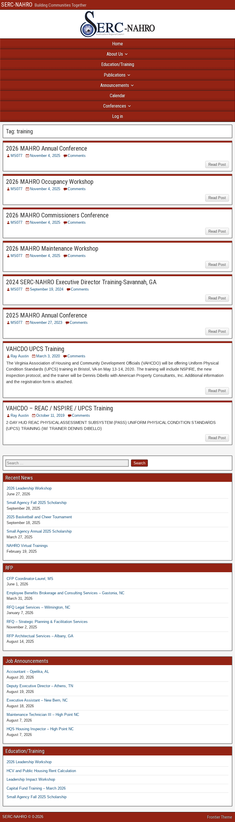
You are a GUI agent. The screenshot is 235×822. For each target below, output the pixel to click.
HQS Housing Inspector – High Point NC (40, 729)
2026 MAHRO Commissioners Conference (57, 215)
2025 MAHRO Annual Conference (46, 315)
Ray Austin (20, 356)
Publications (115, 75)
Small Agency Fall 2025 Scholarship (36, 502)
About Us (115, 54)
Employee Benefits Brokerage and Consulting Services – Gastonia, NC (65, 593)
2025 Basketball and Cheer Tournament (39, 517)
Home (117, 43)
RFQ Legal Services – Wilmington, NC (38, 607)
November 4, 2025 (45, 155)
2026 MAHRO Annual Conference (46, 148)
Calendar (117, 95)
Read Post (217, 164)
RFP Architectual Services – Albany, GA (40, 636)
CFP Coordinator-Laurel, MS (30, 578)
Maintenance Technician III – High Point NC (43, 714)
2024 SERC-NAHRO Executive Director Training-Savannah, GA (81, 282)
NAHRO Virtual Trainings (27, 546)
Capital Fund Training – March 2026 (36, 788)
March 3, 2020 (48, 356)
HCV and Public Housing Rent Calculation (41, 771)
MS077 (16, 155)
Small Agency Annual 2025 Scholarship (39, 531)
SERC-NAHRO (16, 4)
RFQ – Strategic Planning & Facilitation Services (47, 622)
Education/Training (117, 64)
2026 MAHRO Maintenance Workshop (52, 248)
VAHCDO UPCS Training (35, 348)
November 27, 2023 (46, 322)
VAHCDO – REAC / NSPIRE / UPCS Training (59, 408)
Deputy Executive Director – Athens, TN (40, 686)
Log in (117, 116)
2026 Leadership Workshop (29, 488)
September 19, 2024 (46, 289)
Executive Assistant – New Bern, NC (37, 700)
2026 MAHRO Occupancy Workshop (49, 181)
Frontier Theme (219, 817)
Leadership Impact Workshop (31, 779)
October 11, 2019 (50, 415)
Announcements (114, 85)
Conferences (114, 106)
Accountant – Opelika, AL (28, 671)
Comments (77, 155)
